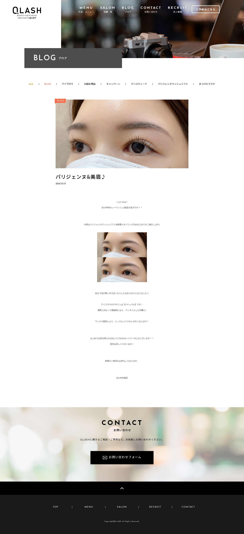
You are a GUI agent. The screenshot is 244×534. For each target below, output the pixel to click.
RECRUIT (155, 507)
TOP (55, 507)
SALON (122, 507)
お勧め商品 (90, 84)
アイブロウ (67, 84)
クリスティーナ (139, 84)
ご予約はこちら (206, 9)
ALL (31, 84)
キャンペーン (113, 84)
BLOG (47, 84)
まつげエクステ (207, 84)
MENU (88, 507)
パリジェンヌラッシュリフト (173, 84)
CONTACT (188, 507)
